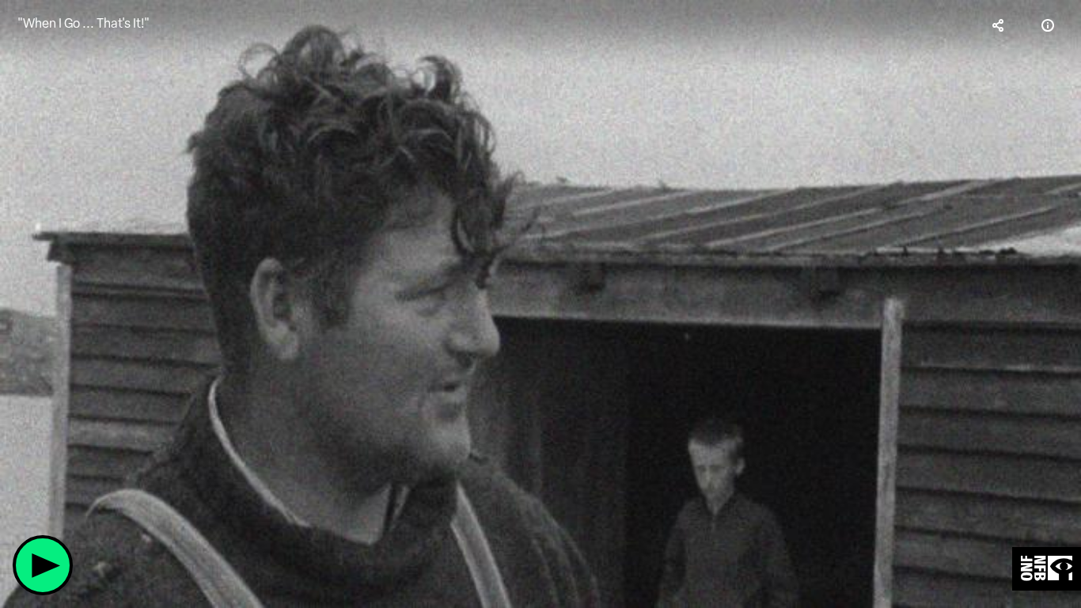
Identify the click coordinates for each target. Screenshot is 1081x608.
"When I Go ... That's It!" (83, 23)
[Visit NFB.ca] (1046, 569)
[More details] (1048, 25)
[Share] (999, 25)
